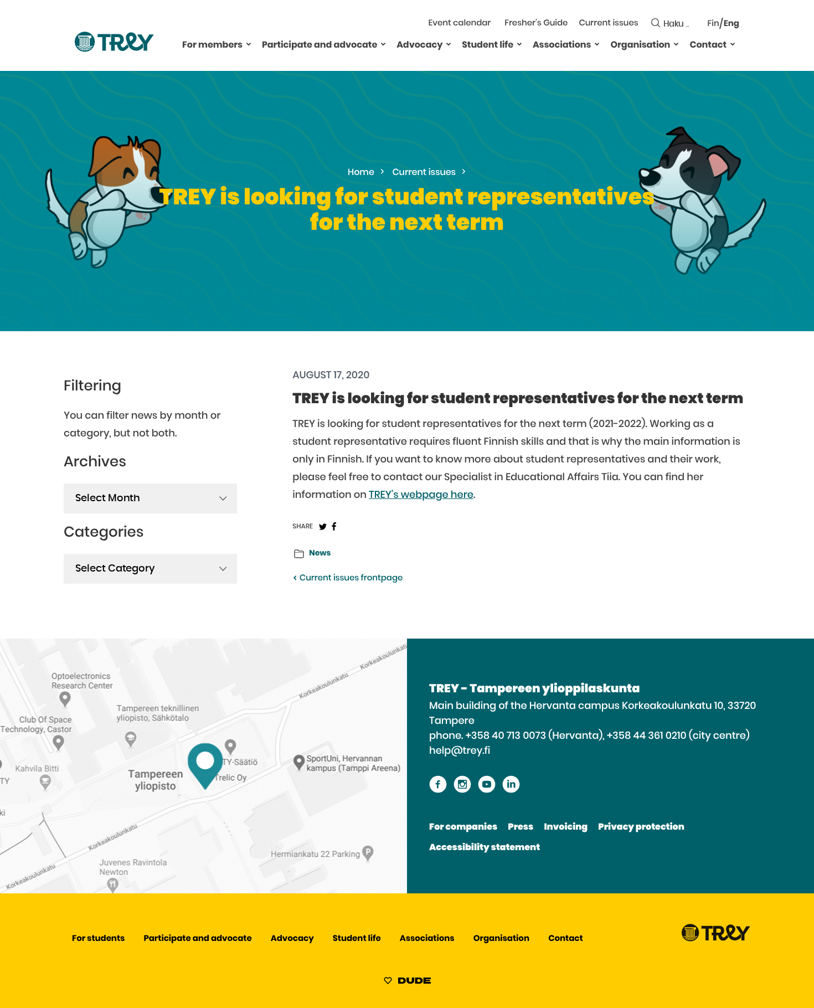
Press (520, 827)
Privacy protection (641, 827)
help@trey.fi (459, 751)
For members (212, 45)
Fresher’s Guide (536, 23)
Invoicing (566, 827)
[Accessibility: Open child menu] (248, 44)
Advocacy (419, 45)
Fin (713, 24)
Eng (731, 24)
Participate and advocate (319, 45)
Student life (487, 45)
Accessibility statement (484, 848)
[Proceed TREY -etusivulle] (716, 939)
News (320, 553)
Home (361, 172)
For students (98, 939)
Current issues (608, 23)
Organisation (640, 45)
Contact (708, 45)
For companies (463, 827)
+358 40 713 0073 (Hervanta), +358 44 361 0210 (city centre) (608, 736)
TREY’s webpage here (421, 495)
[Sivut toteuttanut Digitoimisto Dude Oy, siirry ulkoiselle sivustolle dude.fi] (407, 983)
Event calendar (460, 23)
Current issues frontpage (350, 578)
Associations (562, 45)
